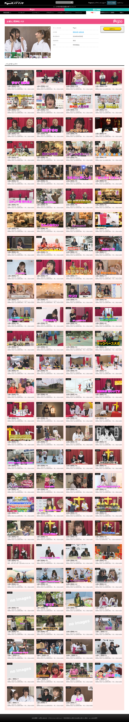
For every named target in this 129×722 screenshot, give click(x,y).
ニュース (35, 12)
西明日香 (75, 32)
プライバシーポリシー (55, 718)
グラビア (50, 12)
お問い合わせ (43, 718)
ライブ (78, 12)
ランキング (21, 12)
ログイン (112, 29)
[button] (48, 27)
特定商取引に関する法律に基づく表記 (76, 718)
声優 (93, 12)
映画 (122, 12)
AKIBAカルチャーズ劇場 (107, 12)
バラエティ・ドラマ (64, 12)
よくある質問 (93, 718)
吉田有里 (81, 32)
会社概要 (34, 718)
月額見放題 (7, 12)
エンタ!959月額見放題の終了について (64, 6)
